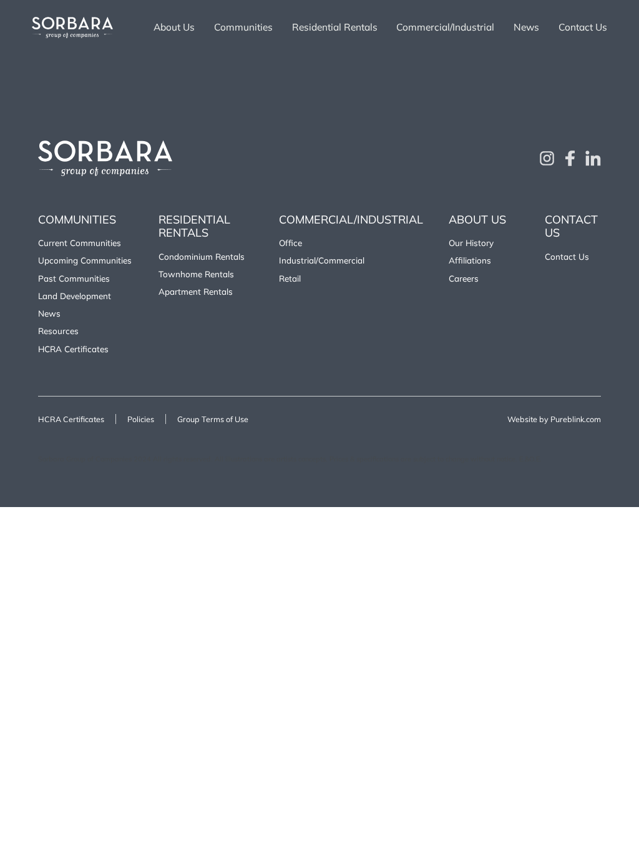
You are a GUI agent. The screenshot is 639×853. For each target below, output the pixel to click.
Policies (140, 419)
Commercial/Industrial (445, 27)
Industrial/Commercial (321, 260)
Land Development (74, 295)
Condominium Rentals (202, 256)
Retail (290, 278)
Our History (471, 242)
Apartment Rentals (196, 291)
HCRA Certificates (73, 348)
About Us (174, 27)
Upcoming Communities (85, 260)
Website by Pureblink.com (554, 419)
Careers (464, 278)
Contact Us (583, 27)
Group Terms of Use (212, 419)
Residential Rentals (335, 27)
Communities (243, 27)
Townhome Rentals (196, 274)
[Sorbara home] (72, 27)
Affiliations (470, 260)
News (526, 27)
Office (290, 242)
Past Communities (74, 278)
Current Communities (79, 242)
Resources (58, 330)
